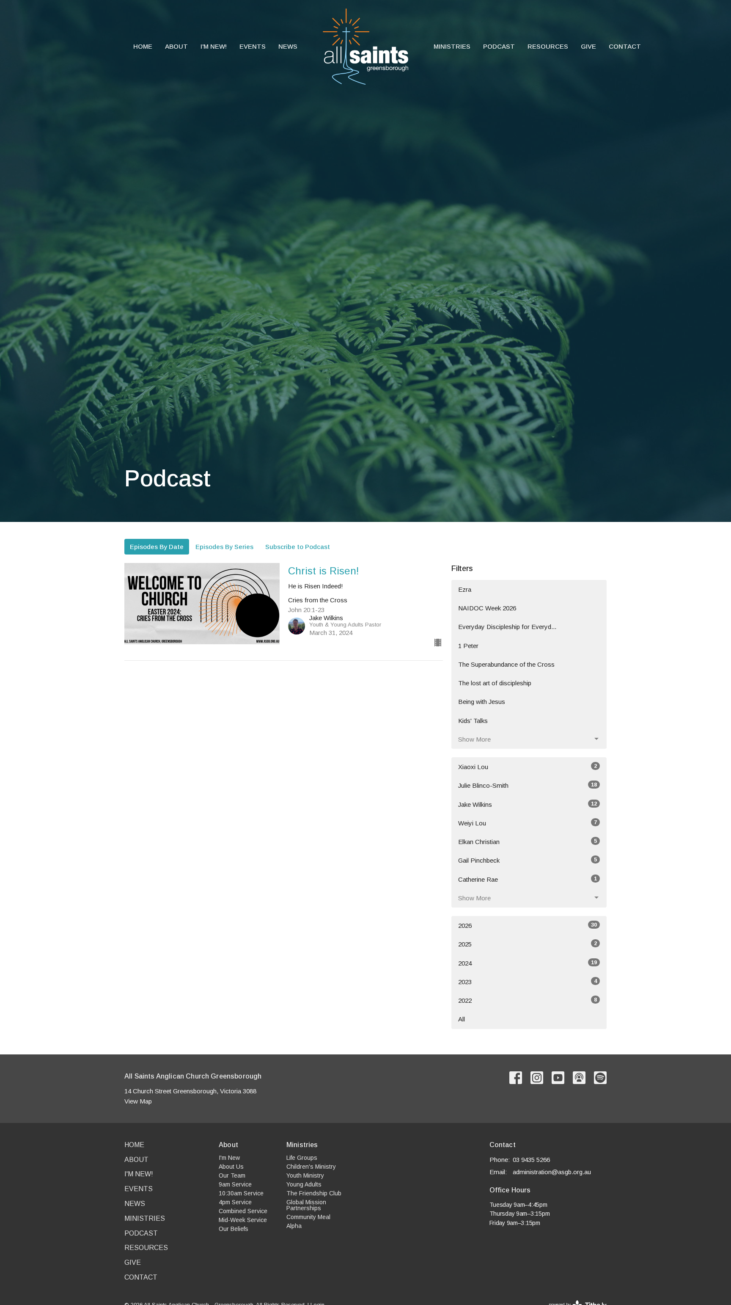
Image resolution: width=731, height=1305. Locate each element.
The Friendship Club (313, 1193)
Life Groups (301, 1157)
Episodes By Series (224, 546)
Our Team (232, 1175)
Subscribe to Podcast (297, 546)
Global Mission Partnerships (306, 1205)
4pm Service (235, 1202)
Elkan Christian (527, 841)
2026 (527, 925)
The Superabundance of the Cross (506, 664)
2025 (527, 944)
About (176, 46)
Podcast (499, 46)
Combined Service (243, 1211)
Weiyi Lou (527, 823)
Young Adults (304, 1184)
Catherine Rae (527, 879)
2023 (527, 981)
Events (252, 46)
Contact (625, 46)
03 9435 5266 (531, 1159)
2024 (527, 963)
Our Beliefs (233, 1228)
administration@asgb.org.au (552, 1171)
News (287, 46)
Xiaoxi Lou (527, 766)
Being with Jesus (481, 701)
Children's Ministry (311, 1166)
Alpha (294, 1225)
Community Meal (308, 1217)
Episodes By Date (157, 546)
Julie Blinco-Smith (527, 785)
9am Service (235, 1184)
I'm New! (214, 46)
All (461, 1019)
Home (142, 46)
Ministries (452, 46)
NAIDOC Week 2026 (487, 608)
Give (588, 46)
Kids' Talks (473, 720)
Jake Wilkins (527, 804)
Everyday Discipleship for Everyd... (507, 626)
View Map (138, 1101)
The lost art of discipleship (494, 683)
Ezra (464, 589)
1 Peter (468, 645)
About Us (231, 1166)
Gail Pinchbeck (527, 860)
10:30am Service (241, 1193)
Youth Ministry (305, 1175)
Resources (548, 46)
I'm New (229, 1157)
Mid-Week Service (243, 1220)
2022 (527, 1000)
